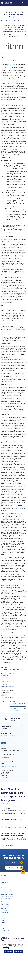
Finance (11, 708)
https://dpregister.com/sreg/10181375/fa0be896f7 (12, 359)
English (3, 743)
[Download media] (2, 57)
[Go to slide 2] (15, 60)
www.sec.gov (4, 618)
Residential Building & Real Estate (17, 703)
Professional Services (15, 701)
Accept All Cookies (18, 951)
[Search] (22, 2)
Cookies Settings (8, 951)
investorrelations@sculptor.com (8, 629)
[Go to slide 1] (13, 60)
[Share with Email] (15, 21)
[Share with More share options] (21, 21)
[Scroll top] (23, 872)
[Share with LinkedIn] (6, 21)
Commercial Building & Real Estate (18, 706)
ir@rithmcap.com (5, 677)
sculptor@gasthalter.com (7, 697)
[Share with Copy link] (18, 21)
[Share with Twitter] (9, 21)
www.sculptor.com (7, 510)
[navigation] (25, 3)
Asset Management (14, 710)
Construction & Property (20, 708)
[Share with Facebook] (12, 21)
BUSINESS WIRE (12, 64)
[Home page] (6, 3)
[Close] (25, 945)
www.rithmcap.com (5, 331)
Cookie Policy (5, 948)
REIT (21, 710)
